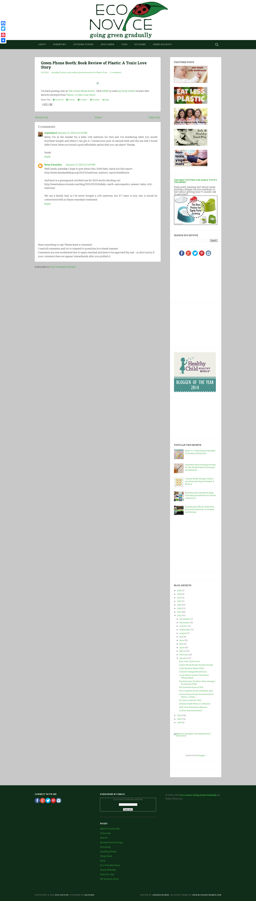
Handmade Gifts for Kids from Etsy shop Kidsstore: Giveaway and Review (199, 509)
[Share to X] (48, 104)
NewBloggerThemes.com (206, 895)
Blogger (201, 755)
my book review (126, 91)
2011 (179, 715)
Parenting (59, 44)
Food (124, 44)
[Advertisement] (190, 281)
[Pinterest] (201, 255)
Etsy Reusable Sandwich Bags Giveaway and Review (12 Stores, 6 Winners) (200, 495)
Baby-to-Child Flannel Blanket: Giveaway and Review (200, 452)
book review (71, 72)
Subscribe (105, 833)
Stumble (96, 100)
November (184, 622)
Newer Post (41, 117)
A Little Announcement (190, 710)
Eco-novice (62, 895)
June (181, 640)
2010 (179, 719)
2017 (179, 598)
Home (98, 117)
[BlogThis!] (46, 104)
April (182, 647)
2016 (179, 601)
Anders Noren (160, 895)
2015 (179, 605)
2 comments (115, 72)
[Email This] (43, 104)
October (183, 626)
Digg (106, 100)
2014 (179, 608)
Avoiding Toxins (83, 44)
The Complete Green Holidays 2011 (196, 691)
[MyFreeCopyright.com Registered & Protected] (195, 736)
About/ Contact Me (109, 828)
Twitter (71, 100)
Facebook (59, 100)
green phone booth (86, 72)
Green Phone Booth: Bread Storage (196, 665)
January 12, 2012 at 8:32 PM (72, 132)
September (185, 629)
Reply (47, 156)
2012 (179, 615)
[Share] (3, 40)
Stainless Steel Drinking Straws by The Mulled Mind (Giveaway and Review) (200, 467)
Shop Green (107, 44)
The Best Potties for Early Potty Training (195, 181)
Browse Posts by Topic (111, 842)
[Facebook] (181, 255)
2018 (179, 594)
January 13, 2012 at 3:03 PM (80, 164)
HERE (105, 91)
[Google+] (188, 255)
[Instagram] (208, 255)
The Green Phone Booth (81, 91)
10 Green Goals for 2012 (190, 700)
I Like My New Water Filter (191, 668)
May (181, 644)
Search (103, 837)
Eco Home (140, 44)
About (42, 44)
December (184, 619)
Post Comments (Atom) (62, 266)
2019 (179, 590)
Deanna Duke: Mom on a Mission (194, 704)
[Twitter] (195, 255)
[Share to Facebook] (51, 104)
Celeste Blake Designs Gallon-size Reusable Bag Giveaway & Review (199, 481)
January (183, 658)
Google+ (83, 100)
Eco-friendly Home (110, 865)
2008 (179, 722)
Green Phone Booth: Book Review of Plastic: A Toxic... (196, 695)
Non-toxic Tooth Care (189, 661)
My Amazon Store (109, 879)
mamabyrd (50, 132)
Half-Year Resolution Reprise (193, 707)
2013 (179, 612)
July (181, 637)
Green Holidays (162, 44)
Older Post (154, 117)
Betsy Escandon (53, 164)
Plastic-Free (101, 72)
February (184, 654)
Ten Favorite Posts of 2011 (191, 687)
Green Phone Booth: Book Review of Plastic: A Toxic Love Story (94, 65)
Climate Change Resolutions (193, 672)
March (182, 651)
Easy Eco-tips (107, 874)
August (183, 633)
